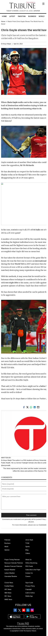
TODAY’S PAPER (12, 11)
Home (4, 16)
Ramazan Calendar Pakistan (13, 563)
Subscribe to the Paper (32, 570)
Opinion (6, 550)
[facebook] (24, 407)
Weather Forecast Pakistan (13, 566)
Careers (27, 576)
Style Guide (29, 583)
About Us (28, 559)
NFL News (7, 596)
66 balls (36, 230)
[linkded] (35, 407)
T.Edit (27, 543)
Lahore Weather (9, 573)
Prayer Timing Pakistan (12, 559)
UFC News (7, 589)
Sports (27, 546)
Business (32, 16)
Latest (12, 16)
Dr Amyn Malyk (6, 44)
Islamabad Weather (10, 576)
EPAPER (37, 11)
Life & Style (29, 540)
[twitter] (28, 407)
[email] (38, 407)
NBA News (7, 593)
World (41, 16)
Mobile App (29, 596)
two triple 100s (11, 283)
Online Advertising (31, 563)
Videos (27, 553)
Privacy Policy (30, 586)
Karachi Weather (9, 570)
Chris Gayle (12, 102)
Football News (9, 586)
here (23, 399)
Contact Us (29, 573)
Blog (26, 550)
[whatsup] (31, 407)
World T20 (19, 264)
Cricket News (8, 583)
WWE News (8, 599)
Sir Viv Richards (27, 165)
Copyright (28, 589)
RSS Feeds (29, 566)
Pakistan (22, 16)
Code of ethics (30, 593)
